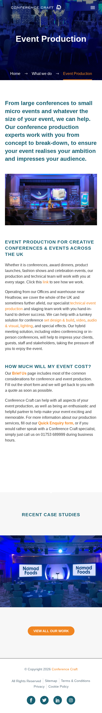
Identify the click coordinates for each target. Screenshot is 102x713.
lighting (26, 326)
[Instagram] (71, 700)
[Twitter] (44, 700)
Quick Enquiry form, (56, 423)
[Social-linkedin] (57, 700)
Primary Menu (92, 7)
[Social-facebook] (31, 700)
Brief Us (19, 373)
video (80, 320)
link (45, 282)
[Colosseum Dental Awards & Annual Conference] (51, 571)
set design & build (59, 320)
